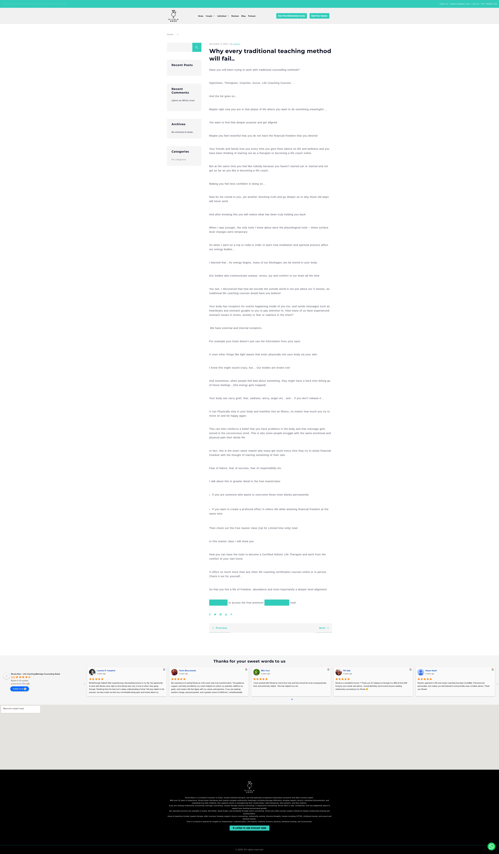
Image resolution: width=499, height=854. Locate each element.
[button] (491, 846)
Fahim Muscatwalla (269, 670)
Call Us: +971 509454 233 (484, 4)
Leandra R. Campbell (188, 670)
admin (175, 100)
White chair (188, 100)
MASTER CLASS (277, 602)
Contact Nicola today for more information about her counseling (34, 4)
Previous (221, 627)
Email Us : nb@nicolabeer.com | (456, 4)
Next (322, 627)
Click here (218, 602)
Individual (221, 16)
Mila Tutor (347, 670)
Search (196, 47)
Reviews (235, 16)
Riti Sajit (429, 670)
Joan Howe (102, 670)
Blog (243, 16)
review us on (18, 688)
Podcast (251, 16)
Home (200, 16)
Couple (209, 16)
